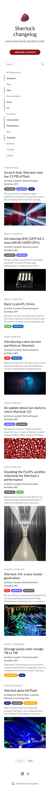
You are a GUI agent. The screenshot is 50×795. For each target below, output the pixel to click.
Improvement (13, 120)
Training (10, 149)
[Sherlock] (25, 18)
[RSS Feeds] (28, 773)
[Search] (42, 64)
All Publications (13, 72)
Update (9, 155)
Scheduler (11, 137)
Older (30, 761)
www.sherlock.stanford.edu (25, 41)
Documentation (13, 96)
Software (10, 143)
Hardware (11, 114)
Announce (11, 78)
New (8, 131)
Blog (8, 84)
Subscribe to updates (25, 52)
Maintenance (13, 125)
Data (9, 90)
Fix (8, 108)
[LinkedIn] (24, 773)
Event (9, 102)
